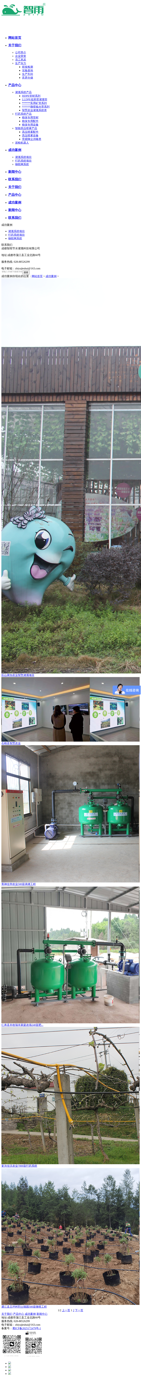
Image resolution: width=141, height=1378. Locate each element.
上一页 (66, 1310)
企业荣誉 (20, 56)
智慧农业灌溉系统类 (34, 110)
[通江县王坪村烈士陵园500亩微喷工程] (70, 1236)
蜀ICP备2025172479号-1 (26, 1328)
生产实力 (20, 63)
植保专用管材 (30, 117)
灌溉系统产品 (23, 92)
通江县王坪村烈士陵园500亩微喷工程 (24, 1306)
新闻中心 (41, 1313)
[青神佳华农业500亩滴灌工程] (70, 813)
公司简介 (20, 52)
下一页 (79, 1310)
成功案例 (51, 276)
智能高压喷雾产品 (26, 128)
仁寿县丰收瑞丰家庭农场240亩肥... (22, 1025)
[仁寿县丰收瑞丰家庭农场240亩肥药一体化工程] (70, 954)
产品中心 (18, 1313)
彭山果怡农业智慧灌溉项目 (17, 675)
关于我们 (6, 1313)
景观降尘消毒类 (31, 139)
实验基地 (27, 70)
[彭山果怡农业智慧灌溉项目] (70, 475)
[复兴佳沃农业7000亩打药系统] (70, 1095)
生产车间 (27, 74)
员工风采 (20, 59)
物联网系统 (22, 164)
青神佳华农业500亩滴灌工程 (18, 884)
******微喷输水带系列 (36, 106)
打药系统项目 (23, 160)
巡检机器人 (22, 142)
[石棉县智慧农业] (70, 709)
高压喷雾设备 (30, 135)
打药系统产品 (23, 113)
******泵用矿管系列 (34, 103)
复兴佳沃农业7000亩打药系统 (19, 1165)
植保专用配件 (30, 121)
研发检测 (27, 66)
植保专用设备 (30, 124)
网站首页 (37, 276)
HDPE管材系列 (31, 95)
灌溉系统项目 (23, 157)
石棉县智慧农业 (11, 743)
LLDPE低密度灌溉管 (34, 99)
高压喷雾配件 (30, 131)
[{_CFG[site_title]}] (32, 15)
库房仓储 (27, 77)
